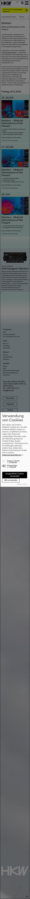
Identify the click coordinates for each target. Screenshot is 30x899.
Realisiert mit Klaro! (21, 484)
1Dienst (11, 467)
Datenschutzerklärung (11, 455)
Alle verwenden (10, 480)
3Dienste (12, 463)
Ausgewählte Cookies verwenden (15, 475)
